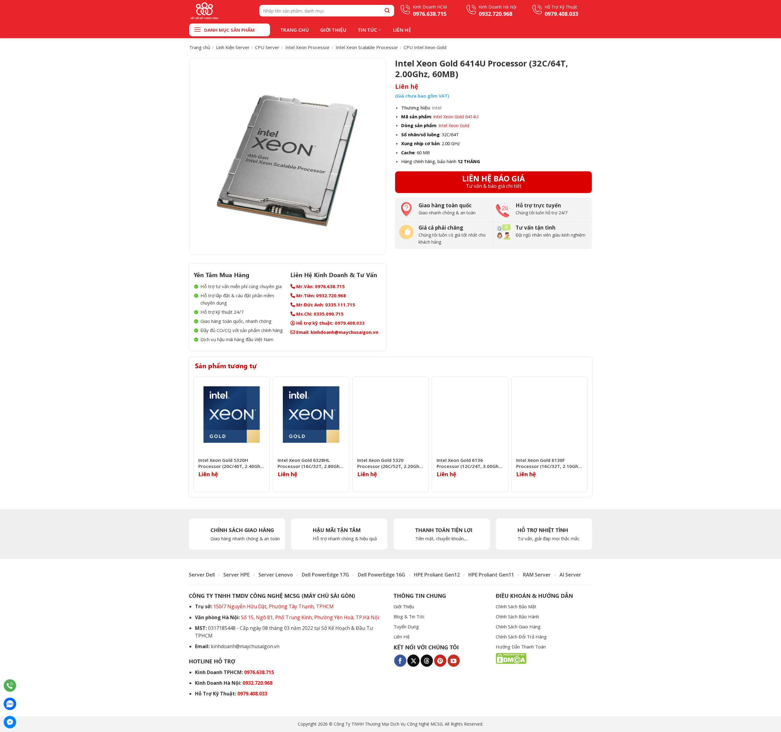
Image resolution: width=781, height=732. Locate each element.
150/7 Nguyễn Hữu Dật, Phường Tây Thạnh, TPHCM (273, 606)
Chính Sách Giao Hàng (518, 626)
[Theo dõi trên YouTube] (454, 661)
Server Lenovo (275, 574)
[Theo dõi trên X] (413, 661)
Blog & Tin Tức (409, 616)
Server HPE (236, 574)
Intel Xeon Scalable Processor (367, 47)
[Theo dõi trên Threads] (427, 661)
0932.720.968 (257, 683)
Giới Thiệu (333, 30)
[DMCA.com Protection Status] (511, 658)
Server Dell (202, 574)
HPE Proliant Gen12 (437, 574)
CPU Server (267, 47)
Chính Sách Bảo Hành (517, 616)
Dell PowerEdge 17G (325, 574)
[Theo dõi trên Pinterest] (440, 661)
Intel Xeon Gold (453, 125)
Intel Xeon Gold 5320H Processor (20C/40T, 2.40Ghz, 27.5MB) (231, 463)
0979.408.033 (350, 323)
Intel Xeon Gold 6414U (455, 116)
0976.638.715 (259, 672)
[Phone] (10, 685)
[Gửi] (387, 10)
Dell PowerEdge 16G (381, 574)
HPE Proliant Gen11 (491, 574)
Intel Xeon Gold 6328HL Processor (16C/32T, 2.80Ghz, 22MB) (310, 463)
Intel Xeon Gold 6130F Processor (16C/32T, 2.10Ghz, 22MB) (549, 463)
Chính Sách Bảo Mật (516, 606)
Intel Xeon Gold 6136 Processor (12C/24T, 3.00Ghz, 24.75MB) (469, 463)
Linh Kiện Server (233, 47)
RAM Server (537, 574)
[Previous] (195, 434)
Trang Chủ (294, 30)
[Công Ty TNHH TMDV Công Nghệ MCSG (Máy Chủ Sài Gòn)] (219, 10)
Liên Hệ (402, 30)
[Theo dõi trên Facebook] (400, 661)
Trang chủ (199, 47)
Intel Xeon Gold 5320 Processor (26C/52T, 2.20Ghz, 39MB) (390, 463)
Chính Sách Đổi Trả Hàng (521, 637)
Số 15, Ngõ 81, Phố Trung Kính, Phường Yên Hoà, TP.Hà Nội (310, 617)
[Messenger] (10, 722)
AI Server (570, 574)
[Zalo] (10, 704)
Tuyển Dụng (406, 626)
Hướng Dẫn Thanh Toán (521, 647)
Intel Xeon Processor (307, 47)
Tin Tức (367, 30)
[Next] (585, 434)
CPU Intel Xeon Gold (425, 47)
